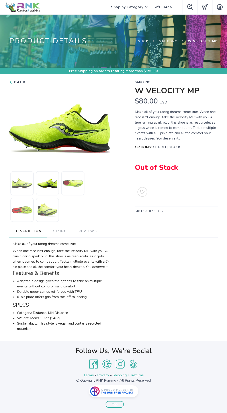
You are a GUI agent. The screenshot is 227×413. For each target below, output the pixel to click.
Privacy (103, 375)
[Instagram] (120, 364)
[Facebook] (93, 364)
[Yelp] (133, 364)
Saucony (168, 41)
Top (114, 404)
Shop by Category (127, 7)
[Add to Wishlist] (142, 192)
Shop (143, 41)
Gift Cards (162, 7)
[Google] (107, 364)
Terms (89, 375)
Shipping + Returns (128, 375)
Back (19, 82)
